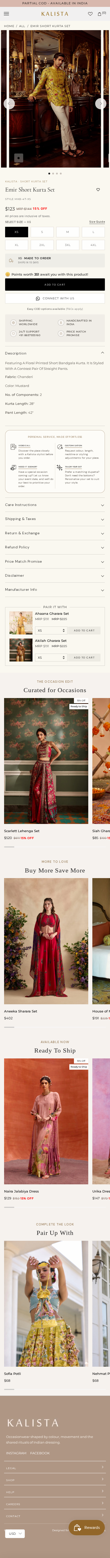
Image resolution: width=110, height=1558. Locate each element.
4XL (93, 245)
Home (9, 26)
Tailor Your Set (73, 466)
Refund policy (17, 547)
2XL (42, 245)
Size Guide (97, 221)
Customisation (73, 445)
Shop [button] (10, 1480)
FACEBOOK (40, 1453)
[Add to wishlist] (98, 189)
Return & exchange (22, 533)
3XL (68, 245)
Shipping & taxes (20, 518)
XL (17, 245)
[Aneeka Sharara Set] (46, 941)
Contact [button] (13, 1516)
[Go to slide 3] (57, 173)
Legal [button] (11, 1468)
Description (15, 353)
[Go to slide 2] (53, 173)
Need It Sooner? (27, 466)
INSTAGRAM (16, 1453)
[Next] (100, 103)
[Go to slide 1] (49, 173)
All (22, 26)
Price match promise (23, 561)
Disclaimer (14, 575)
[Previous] (9, 103)
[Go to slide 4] (61, 173)
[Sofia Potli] (46, 1304)
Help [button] (10, 1492)
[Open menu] (11, 14)
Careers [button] (13, 1504)
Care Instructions (21, 504)
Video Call (24, 445)
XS (17, 232)
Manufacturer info (21, 589)
